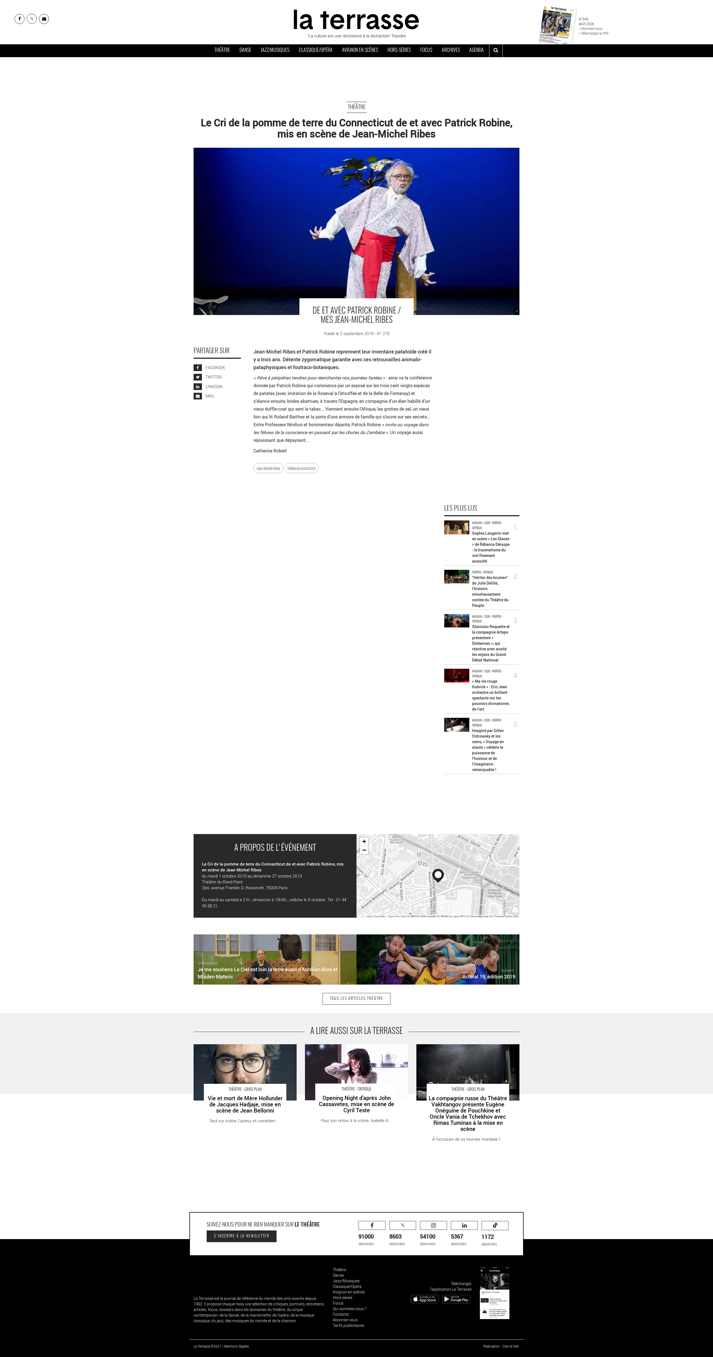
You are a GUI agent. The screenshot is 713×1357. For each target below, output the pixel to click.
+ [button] (364, 841)
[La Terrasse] (356, 18)
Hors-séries (399, 50)
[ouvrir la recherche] (495, 50)
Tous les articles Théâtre (356, 999)
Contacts (341, 1314)
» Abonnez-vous (590, 28)
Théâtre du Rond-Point (301, 468)
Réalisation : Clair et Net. (501, 1346)
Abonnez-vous (345, 1319)
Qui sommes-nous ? (349, 1308)
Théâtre (222, 50)
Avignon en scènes (360, 50)
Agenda (476, 50)
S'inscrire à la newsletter (241, 1236)
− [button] (364, 850)
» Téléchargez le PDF (594, 33)
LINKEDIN (214, 386)
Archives (451, 50)
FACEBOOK (215, 367)
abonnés (366, 1239)
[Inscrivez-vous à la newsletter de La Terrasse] (44, 19)
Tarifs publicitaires (348, 1325)
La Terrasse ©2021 (207, 1346)
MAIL (209, 396)
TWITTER (213, 377)
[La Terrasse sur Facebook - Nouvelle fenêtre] (19, 19)
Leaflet (369, 916)
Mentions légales (236, 1346)
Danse (245, 50)
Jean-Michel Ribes (268, 468)
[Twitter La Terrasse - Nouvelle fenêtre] (32, 19)
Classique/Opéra (316, 50)
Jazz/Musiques (275, 50)
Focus (426, 50)
